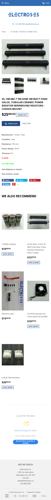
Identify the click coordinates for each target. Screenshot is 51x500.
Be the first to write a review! (25, 442)
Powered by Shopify (34, 492)
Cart (47, 3)
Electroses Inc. (19, 492)
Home (4, 32)
